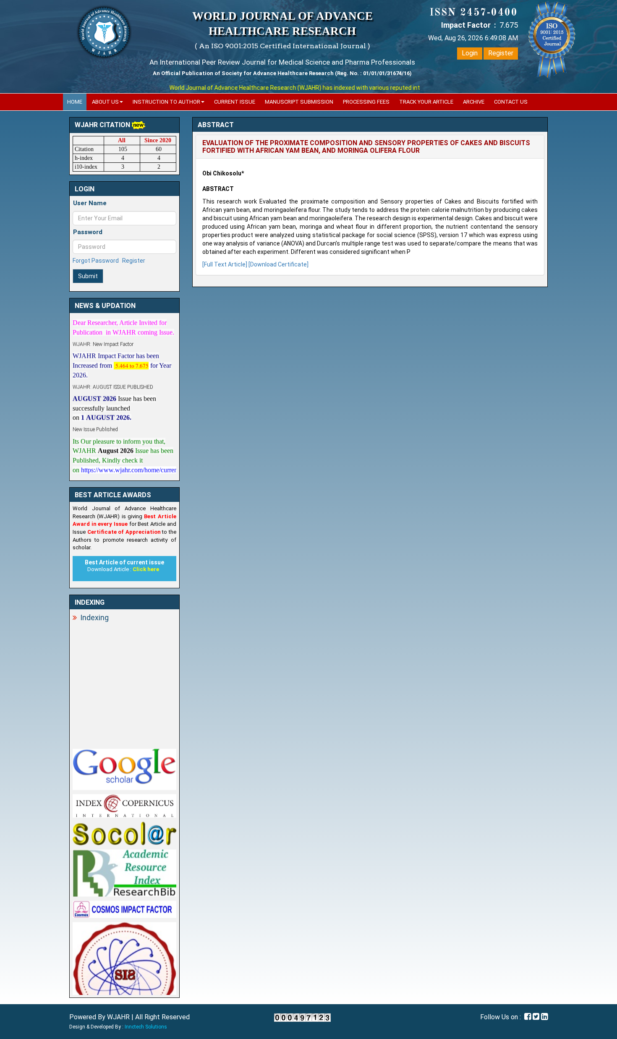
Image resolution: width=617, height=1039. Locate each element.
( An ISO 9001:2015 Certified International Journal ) (282, 46)
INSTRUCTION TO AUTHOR (166, 102)
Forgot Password (96, 260)
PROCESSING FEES (366, 102)
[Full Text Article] (224, 264)
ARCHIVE (473, 102)
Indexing (94, 617)
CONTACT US (511, 102)
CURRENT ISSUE (234, 102)
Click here (146, 569)
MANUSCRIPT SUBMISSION (299, 102)
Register (500, 53)
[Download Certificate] (278, 264)
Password (87, 232)
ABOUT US (105, 102)
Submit (88, 276)
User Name (90, 203)
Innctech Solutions (146, 1027)
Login (470, 53)
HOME (74, 102)
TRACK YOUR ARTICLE (426, 102)
